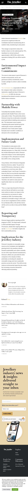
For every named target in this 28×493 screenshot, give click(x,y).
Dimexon (20, 38)
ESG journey (5, 94)
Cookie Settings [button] (6, 489)
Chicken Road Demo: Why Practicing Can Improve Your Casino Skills (12, 312)
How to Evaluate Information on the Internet (13, 304)
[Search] (25, 2)
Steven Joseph (10, 29)
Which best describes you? (10, 405)
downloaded (9, 228)
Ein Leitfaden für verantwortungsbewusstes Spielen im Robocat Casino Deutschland (12, 341)
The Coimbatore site (7, 88)
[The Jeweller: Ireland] (14, 2)
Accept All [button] (15, 489)
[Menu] (3, 2)
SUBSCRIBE (7, 413)
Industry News (8, 14)
